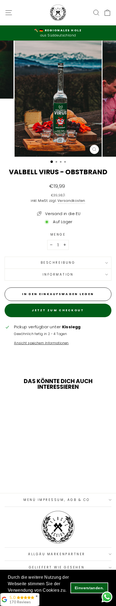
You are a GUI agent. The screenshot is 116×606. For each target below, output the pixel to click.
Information (58, 274)
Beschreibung (58, 262)
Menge (58, 234)
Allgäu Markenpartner (56, 554)
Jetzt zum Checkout (58, 310)
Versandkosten (71, 200)
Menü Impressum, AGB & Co (56, 500)
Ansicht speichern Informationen (41, 343)
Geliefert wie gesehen (56, 567)
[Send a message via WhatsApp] (107, 597)
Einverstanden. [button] (89, 588)
